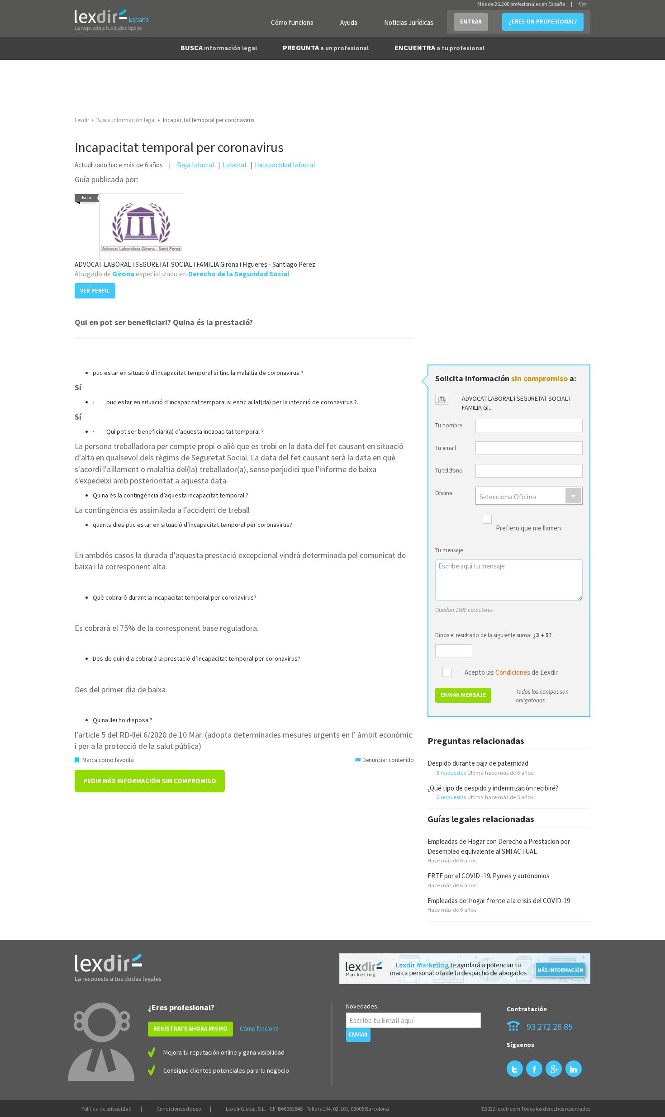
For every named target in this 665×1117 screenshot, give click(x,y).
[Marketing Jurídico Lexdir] (464, 968)
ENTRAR (471, 21)
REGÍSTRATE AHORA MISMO (190, 1028)
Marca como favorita (107, 760)
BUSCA (218, 47)
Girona (123, 273)
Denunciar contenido (387, 760)
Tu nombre (448, 425)
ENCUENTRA (439, 47)
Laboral (235, 164)
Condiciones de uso (179, 1108)
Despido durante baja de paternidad (478, 763)
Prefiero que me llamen (528, 528)
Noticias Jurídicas (408, 22)
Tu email (445, 448)
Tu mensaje (449, 550)
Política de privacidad (106, 1108)
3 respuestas (451, 772)
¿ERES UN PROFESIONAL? (542, 21)
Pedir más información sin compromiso (149, 780)
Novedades (361, 1006)
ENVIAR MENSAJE (463, 695)
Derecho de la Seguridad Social (239, 273)
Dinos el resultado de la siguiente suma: (493, 635)
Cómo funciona (292, 22)
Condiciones (512, 672)
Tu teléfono (449, 470)
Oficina (443, 493)
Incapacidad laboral (285, 164)
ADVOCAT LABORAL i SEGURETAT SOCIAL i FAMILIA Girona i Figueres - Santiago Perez (195, 264)
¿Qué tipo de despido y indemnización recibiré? (493, 788)
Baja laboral (195, 164)
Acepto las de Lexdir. (512, 673)
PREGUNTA (326, 47)
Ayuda (348, 22)
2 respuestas (451, 796)
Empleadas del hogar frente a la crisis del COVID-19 (499, 900)
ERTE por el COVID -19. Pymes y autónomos (489, 875)
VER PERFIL (95, 290)
